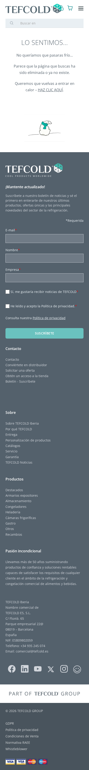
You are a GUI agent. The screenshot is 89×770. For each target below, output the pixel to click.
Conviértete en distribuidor (26, 365)
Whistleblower (16, 749)
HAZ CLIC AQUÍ (50, 89)
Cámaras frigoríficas (20, 518)
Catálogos (12, 446)
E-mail (11, 230)
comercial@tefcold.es (32, 651)
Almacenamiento (18, 501)
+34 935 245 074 (33, 646)
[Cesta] (70, 8)
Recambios (13, 534)
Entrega (11, 434)
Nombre (12, 250)
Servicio (11, 451)
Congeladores (15, 506)
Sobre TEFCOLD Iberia (22, 423)
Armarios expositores (21, 495)
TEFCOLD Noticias (18, 462)
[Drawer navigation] (81, 8)
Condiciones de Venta (22, 736)
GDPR (9, 723)
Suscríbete (44, 333)
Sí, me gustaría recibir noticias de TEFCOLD (44, 292)
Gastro (10, 523)
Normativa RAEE (17, 742)
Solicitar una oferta (20, 370)
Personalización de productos (28, 440)
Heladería (12, 512)
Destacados (14, 490)
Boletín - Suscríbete (20, 381)
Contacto (12, 359)
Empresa (13, 269)
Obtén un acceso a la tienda (26, 376)
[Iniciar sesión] (61, 8)
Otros (9, 529)
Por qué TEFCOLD (18, 429)
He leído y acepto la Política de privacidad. (43, 306)
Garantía (12, 457)
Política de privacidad (49, 318)
